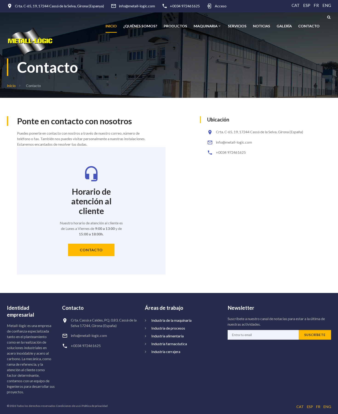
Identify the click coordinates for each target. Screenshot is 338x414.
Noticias (261, 26)
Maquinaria (206, 26)
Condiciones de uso (68, 406)
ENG (326, 5)
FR (316, 5)
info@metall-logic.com (137, 6)
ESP (306, 5)
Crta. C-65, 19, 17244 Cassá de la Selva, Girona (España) (259, 132)
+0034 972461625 (185, 6)
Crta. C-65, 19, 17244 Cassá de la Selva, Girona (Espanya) (59, 6)
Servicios (237, 26)
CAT (296, 5)
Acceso (220, 6)
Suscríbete (315, 335)
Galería (284, 26)
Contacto (309, 26)
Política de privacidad (95, 406)
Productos (175, 26)
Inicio (111, 26)
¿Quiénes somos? (140, 26)
